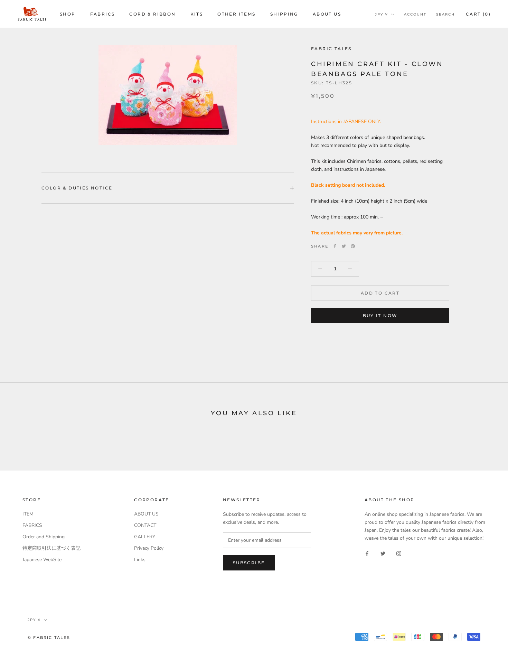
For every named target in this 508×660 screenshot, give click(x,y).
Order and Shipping (43, 536)
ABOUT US (327, 14)
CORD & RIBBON (152, 14)
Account (415, 14)
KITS (196, 14)
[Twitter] (344, 246)
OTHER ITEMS (236, 14)
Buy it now (380, 315)
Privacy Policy (148, 548)
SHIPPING (284, 14)
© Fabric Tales (49, 637)
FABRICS (102, 14)
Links (139, 559)
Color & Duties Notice (76, 187)
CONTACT (145, 525)
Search (445, 14)
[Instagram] (398, 553)
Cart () (478, 14)
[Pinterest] (353, 246)
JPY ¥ (381, 14)
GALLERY (144, 536)
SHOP (68, 14)
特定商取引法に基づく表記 (51, 548)
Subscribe (249, 562)
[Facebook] (335, 246)
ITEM (28, 514)
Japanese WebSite (42, 559)
